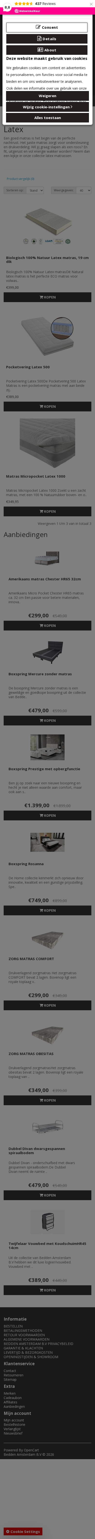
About (49, 49)
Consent (49, 27)
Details (49, 38)
